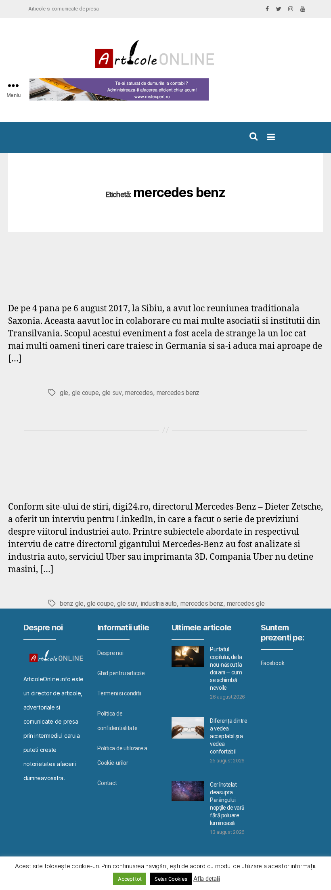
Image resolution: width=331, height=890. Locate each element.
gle (64, 393)
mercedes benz (178, 393)
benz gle (72, 603)
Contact (107, 783)
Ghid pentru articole (121, 673)
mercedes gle (246, 603)
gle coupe (85, 393)
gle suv (112, 393)
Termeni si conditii (119, 693)
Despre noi (110, 653)
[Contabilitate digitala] (117, 89)
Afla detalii (206, 878)
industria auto (158, 603)
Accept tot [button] (129, 879)
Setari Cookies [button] (171, 879)
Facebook (273, 663)
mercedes (139, 393)
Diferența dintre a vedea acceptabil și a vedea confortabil (228, 736)
